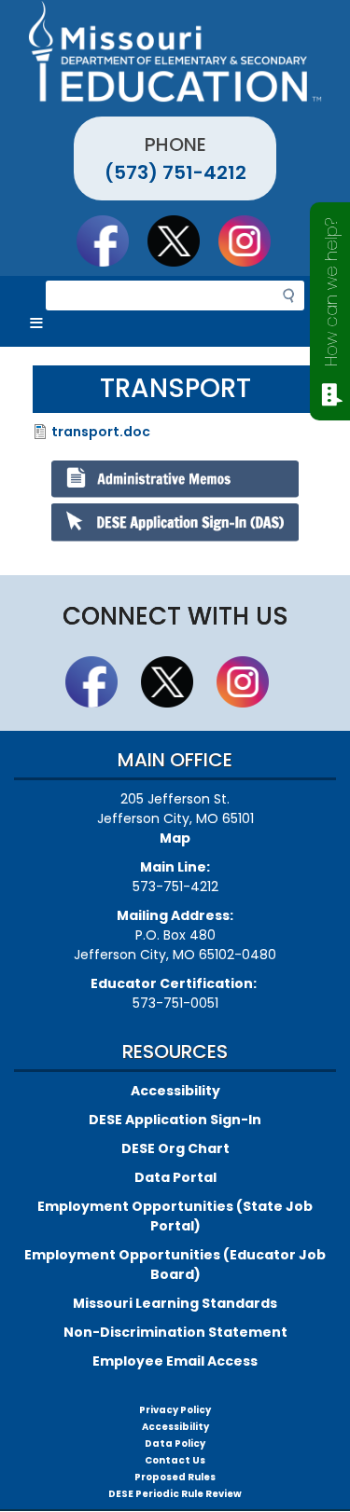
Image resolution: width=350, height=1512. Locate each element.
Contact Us (175, 1460)
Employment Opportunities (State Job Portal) (175, 1216)
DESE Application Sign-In (175, 1119)
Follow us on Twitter (182, 240)
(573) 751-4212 (175, 172)
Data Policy (175, 1443)
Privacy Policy (175, 1410)
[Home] (175, 51)
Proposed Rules (175, 1477)
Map (175, 838)
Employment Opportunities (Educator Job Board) (175, 1264)
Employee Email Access (175, 1361)
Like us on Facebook (111, 240)
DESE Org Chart (175, 1148)
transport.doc (100, 431)
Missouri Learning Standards (175, 1303)
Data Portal (175, 1177)
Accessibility (175, 1090)
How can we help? (331, 292)
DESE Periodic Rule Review (175, 1494)
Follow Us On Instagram (252, 240)
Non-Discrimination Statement (175, 1332)
